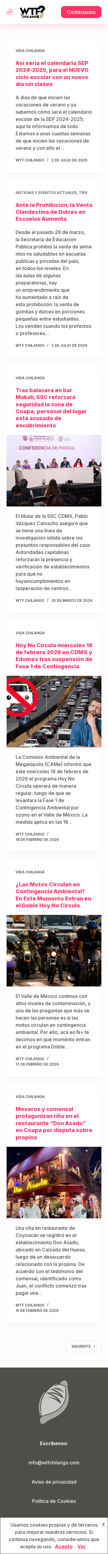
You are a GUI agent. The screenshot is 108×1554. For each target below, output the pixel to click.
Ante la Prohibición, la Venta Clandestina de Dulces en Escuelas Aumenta (54, 212)
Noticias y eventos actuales (46, 192)
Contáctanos (81, 12)
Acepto (64, 1546)
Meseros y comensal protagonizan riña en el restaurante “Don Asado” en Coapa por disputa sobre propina (54, 1123)
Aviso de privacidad (54, 1482)
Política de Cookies (54, 1501)
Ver (81, 1546)
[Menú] (10, 12)
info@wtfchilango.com (54, 1463)
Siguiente (81, 1346)
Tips (83, 192)
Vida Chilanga (30, 50)
